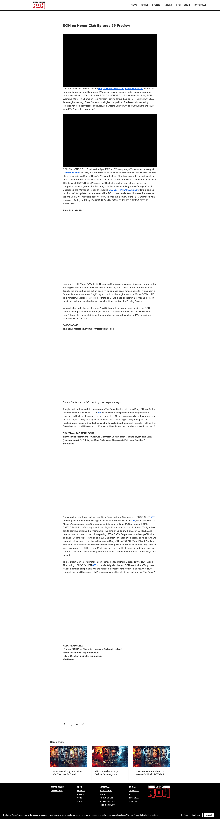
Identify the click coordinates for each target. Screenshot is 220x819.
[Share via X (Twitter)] (70, 544)
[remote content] (110, 224)
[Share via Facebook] (64, 544)
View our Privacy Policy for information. (142, 815)
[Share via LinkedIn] (76, 544)
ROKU (79, 621)
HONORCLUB (57, 610)
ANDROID (81, 614)
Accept (209, 815)
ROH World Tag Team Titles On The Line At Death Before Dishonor (67, 593)
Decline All (196, 815)
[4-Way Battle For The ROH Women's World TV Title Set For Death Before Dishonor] (151, 576)
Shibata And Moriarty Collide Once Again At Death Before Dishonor (107, 593)
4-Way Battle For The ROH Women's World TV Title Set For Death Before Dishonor (151, 593)
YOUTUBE (133, 621)
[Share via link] (83, 544)
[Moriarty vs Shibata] (110, 576)
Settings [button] (184, 815)
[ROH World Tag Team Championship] (68, 576)
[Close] (216, 815)
